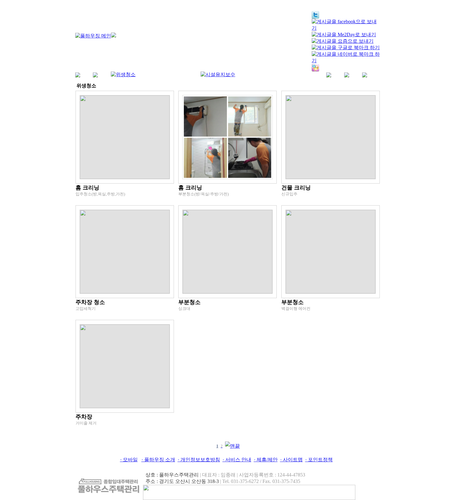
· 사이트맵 (291, 459)
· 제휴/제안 (266, 459)
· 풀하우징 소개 (158, 459)
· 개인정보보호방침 (199, 459)
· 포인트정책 (319, 459)
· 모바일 (129, 459)
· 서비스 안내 (237, 459)
